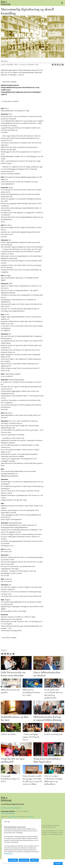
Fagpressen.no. (8, 853)
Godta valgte (24, 860)
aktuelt (4, 650)
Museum (30, 817)
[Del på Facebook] (52, 65)
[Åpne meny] (62, 3)
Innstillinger (58, 863)
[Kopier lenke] (60, 65)
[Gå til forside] (29, 3)
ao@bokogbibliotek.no (8, 813)
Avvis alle (34, 860)
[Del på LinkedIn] (55, 65)
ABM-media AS (12, 817)
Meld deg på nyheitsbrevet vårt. (11, 808)
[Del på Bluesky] (63, 65)
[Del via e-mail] (58, 65)
